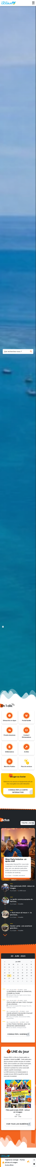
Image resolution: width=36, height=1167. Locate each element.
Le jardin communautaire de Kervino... (21, 900)
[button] (5, 935)
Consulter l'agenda (17, 1034)
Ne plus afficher (9, 1165)
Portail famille (26, 720)
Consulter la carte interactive (18, 791)
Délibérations (9, 752)
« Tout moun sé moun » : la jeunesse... (21, 913)
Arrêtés (26, 752)
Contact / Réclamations (26, 736)
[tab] (7, 1100)
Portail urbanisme (9, 735)
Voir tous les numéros (17, 1124)
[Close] (34, 1160)
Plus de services (26, 766)
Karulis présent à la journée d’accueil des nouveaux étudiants (19, 1014)
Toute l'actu (27, 823)
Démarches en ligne (9, 720)
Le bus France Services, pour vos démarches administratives (18, 1025)
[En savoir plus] (34, 1164)
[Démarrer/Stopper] (3, 626)
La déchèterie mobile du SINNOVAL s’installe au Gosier (19, 992)
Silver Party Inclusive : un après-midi (15, 860)
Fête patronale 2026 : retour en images (22, 887)
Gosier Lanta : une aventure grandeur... (21, 927)
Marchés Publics (9, 766)
